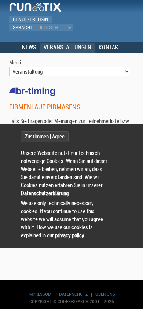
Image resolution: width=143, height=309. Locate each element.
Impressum (39, 294)
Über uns (105, 294)
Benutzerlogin (30, 19)
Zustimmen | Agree (45, 137)
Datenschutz (73, 294)
